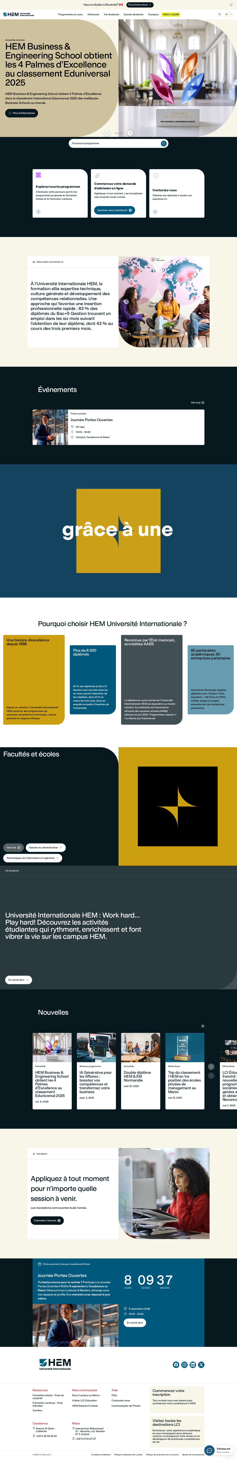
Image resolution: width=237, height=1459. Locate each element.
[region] (118, 531)
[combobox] (118, 143)
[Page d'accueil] (55, 1375)
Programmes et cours (70, 14)
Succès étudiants (133, 14)
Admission (93, 14)
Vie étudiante (111, 14)
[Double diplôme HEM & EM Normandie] (140, 1071)
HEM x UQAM (171, 14)
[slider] (82, 586)
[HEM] (18, 14)
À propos (153, 14)
